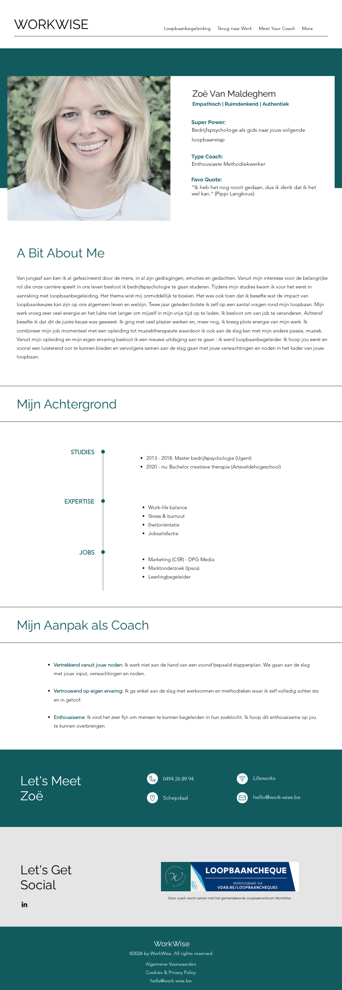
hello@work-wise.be (171, 981)
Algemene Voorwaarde (170, 964)
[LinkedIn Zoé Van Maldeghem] (24, 904)
